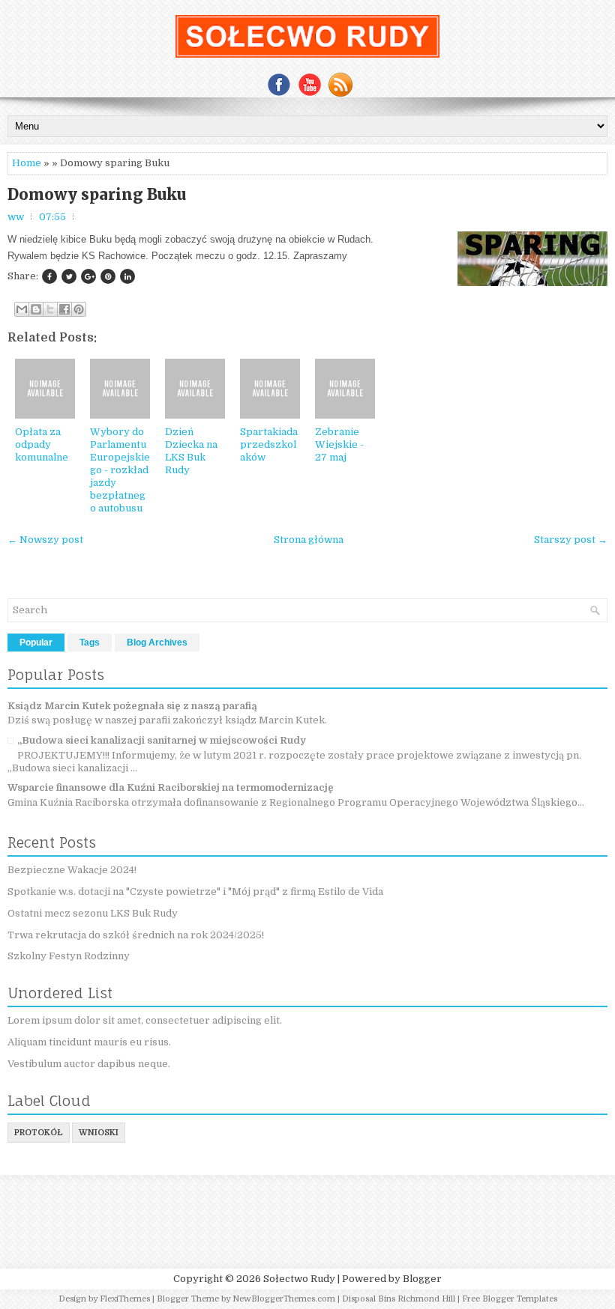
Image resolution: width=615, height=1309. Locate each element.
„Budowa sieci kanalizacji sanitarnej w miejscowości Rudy (161, 740)
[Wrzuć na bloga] (36, 309)
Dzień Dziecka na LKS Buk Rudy (191, 451)
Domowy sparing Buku (97, 194)
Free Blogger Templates (509, 1299)
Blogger (422, 1278)
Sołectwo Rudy (299, 1278)
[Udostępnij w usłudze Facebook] (64, 309)
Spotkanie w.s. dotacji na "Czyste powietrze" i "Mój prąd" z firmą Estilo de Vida (195, 891)
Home (26, 162)
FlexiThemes (125, 1299)
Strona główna (309, 539)
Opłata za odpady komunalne (41, 444)
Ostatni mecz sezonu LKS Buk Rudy (93, 913)
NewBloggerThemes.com (283, 1299)
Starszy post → (571, 539)
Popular (36, 642)
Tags (90, 642)
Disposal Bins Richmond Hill (398, 1299)
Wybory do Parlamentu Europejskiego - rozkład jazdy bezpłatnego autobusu (120, 469)
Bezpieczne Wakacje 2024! (72, 869)
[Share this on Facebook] (49, 276)
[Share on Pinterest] (108, 276)
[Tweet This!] (69, 276)
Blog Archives (157, 642)
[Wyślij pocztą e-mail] (21, 309)
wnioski (98, 1133)
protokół (38, 1133)
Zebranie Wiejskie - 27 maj (339, 444)
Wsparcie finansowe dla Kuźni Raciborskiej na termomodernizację (171, 787)
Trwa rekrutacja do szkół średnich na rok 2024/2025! (136, 935)
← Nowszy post (45, 539)
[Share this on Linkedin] (127, 276)
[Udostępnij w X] (50, 309)
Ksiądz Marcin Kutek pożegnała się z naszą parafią (132, 705)
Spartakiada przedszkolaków (269, 444)
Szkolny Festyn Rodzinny (69, 956)
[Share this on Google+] (88, 276)
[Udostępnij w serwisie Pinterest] (78, 309)
